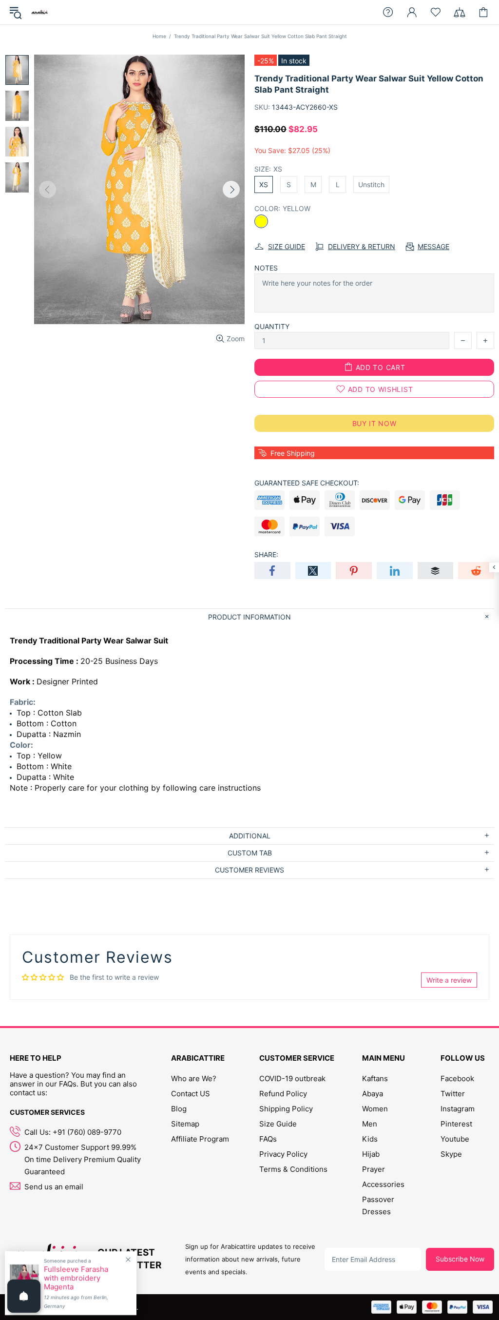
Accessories (383, 1184)
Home (159, 36)
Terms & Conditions (293, 1169)
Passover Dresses (378, 1205)
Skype (451, 1154)
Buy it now (374, 423)
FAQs (268, 1139)
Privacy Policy (283, 1154)
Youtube (455, 1139)
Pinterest (456, 1123)
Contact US (190, 1093)
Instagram (458, 1108)
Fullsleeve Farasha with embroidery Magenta (76, 1278)
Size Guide (278, 1123)
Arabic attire (39, 12)
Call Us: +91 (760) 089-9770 (72, 1132)
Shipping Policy (286, 1108)
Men (369, 1123)
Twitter (453, 1093)
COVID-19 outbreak (292, 1078)
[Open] (23, 1296)
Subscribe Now (460, 1259)
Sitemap (185, 1123)
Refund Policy (283, 1093)
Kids (370, 1139)
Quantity (271, 326)
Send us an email (53, 1186)
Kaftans (375, 1078)
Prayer (373, 1169)
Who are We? (193, 1078)
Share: (266, 554)
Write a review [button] (449, 980)
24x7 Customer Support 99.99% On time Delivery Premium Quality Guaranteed (82, 1159)
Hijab (371, 1154)
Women (375, 1108)
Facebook (457, 1078)
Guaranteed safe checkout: (306, 483)
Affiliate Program (200, 1139)
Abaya (372, 1093)
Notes (266, 268)
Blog (179, 1108)
